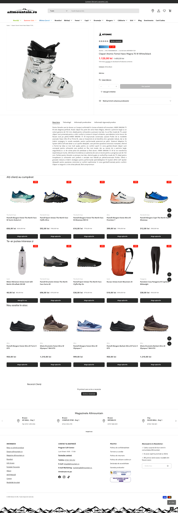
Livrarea (107, 62)
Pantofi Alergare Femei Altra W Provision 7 (119, 219)
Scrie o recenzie (89, 394)
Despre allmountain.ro (15, 451)
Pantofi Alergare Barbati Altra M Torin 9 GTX (122, 347)
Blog (140, 20)
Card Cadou (160, 20)
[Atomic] (135, 34)
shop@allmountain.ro (71, 464)
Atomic (101, 51)
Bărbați (67, 20)
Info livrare (10, 463)
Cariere (9, 478)
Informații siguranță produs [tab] (105, 122)
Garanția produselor (117, 467)
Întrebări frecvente (13, 467)
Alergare (109, 20)
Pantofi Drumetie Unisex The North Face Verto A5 (53, 283)
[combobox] (93, 11)
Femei (77, 20)
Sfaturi (9, 471)
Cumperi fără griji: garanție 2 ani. (89, 2)
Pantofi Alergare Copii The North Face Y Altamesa (155, 219)
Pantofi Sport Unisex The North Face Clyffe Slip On (87, 283)
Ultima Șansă (44, 20)
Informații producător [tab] (82, 122)
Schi (131, 20)
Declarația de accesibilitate (119, 463)
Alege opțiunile (22, 236)
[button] (170, 11)
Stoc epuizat (146, 86)
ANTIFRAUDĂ (11, 475)
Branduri (58, 20)
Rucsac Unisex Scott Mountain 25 (119, 282)
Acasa (8, 25)
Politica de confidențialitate (119, 448)
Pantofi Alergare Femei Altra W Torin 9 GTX (21, 347)
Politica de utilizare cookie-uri (120, 460)
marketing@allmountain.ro (82, 468)
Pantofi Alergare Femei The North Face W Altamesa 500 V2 (88, 219)
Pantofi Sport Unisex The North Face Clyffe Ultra (54, 219)
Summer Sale (29, 20)
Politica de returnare (117, 455)
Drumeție (97, 20)
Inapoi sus (89, 431)
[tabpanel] (89, 146)
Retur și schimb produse (15, 448)
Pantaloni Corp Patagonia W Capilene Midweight (154, 283)
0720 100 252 (70, 460)
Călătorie (121, 20)
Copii (87, 20)
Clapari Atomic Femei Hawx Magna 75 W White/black (23, 25)
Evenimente (148, 20)
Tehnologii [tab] (67, 122)
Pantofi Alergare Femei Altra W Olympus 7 (85, 347)
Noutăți (16, 20)
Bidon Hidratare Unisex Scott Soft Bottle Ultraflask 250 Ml (20, 283)
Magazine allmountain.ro (15, 455)
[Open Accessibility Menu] (172, 509)
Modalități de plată (13, 482)
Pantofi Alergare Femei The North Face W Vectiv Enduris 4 (22, 219)
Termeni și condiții (116, 452)
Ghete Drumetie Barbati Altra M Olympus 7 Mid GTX (152, 347)
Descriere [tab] (56, 122)
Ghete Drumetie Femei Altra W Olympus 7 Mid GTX (52, 347)
